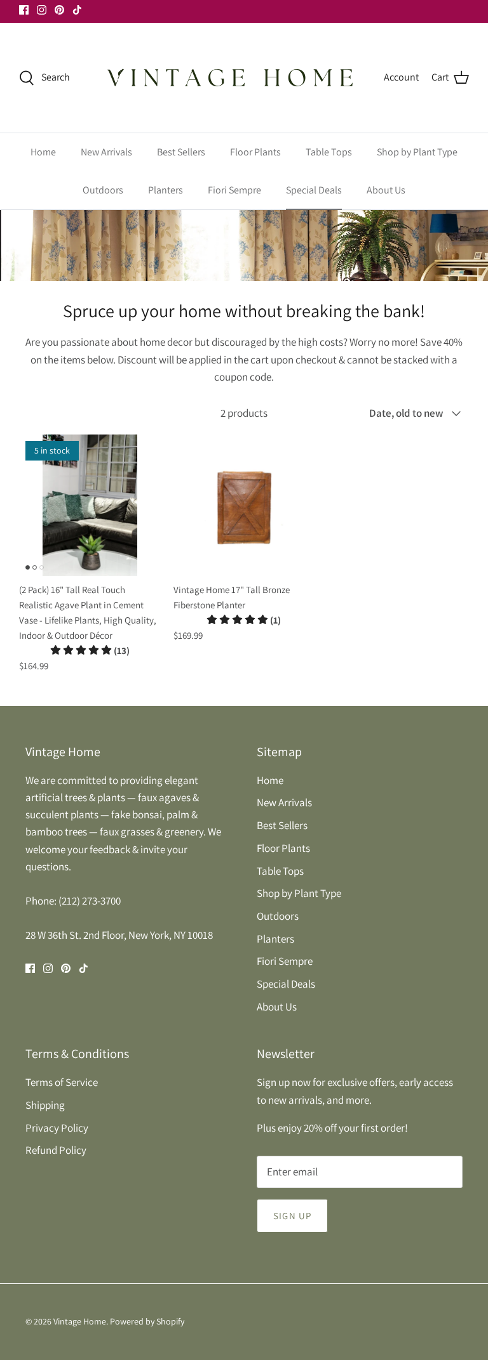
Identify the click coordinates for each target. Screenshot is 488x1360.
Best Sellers (181, 152)
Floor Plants (255, 152)
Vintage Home (79, 1321)
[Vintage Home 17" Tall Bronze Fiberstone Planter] (244, 505)
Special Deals (314, 190)
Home (43, 152)
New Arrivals (106, 152)
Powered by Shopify (147, 1321)
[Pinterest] (59, 10)
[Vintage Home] (231, 78)
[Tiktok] (77, 10)
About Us (386, 190)
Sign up (292, 1216)
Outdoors (103, 190)
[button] (90, 650)
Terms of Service (61, 1082)
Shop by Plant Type (417, 152)
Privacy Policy (56, 1128)
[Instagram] (41, 10)
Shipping (45, 1105)
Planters (165, 190)
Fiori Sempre (234, 190)
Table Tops (329, 152)
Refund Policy (55, 1150)
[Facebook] (24, 10)
